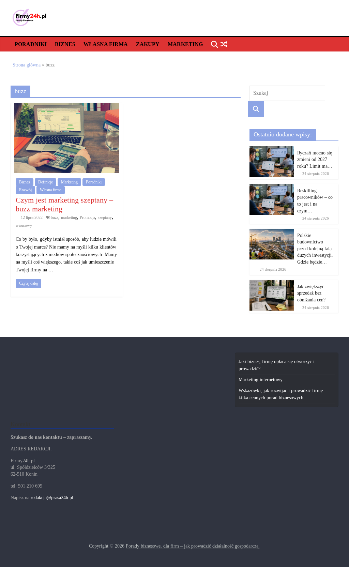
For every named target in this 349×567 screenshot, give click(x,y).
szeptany (105, 217)
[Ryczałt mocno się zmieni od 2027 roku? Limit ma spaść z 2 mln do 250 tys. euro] (271, 150)
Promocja (87, 217)
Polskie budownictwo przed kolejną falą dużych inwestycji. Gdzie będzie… (315, 249)
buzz (54, 217)
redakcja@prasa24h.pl (52, 497)
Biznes (65, 44)
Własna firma (106, 44)
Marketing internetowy (261, 379)
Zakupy (148, 44)
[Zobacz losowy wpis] (224, 44)
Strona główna (27, 65)
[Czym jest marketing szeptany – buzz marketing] (66, 106)
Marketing (185, 44)
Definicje (45, 182)
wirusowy (24, 225)
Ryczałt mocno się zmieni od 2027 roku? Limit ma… (314, 159)
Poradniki (31, 44)
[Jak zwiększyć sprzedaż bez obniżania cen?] (271, 283)
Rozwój (25, 190)
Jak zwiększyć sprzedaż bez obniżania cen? (311, 293)
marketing (69, 217)
